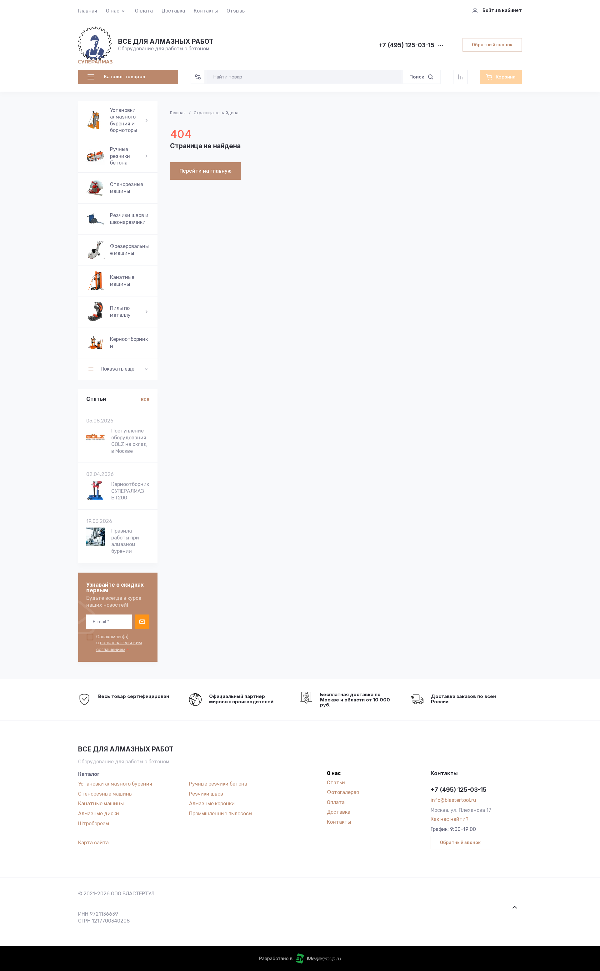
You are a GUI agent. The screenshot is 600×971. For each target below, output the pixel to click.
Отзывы (236, 11)
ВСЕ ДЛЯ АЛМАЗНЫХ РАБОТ (165, 41)
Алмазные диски (98, 814)
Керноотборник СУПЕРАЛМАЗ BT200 (130, 491)
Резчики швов (206, 794)
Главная (87, 11)
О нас (112, 11)
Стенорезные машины (105, 794)
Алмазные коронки (212, 804)
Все (145, 399)
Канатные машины (101, 804)
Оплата (144, 11)
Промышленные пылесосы (220, 814)
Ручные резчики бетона (218, 784)
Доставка (173, 11)
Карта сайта (93, 843)
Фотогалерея (343, 792)
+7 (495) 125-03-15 (406, 45)
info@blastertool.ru (453, 800)
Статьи (336, 783)
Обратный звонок (492, 45)
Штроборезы (93, 824)
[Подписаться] (142, 621)
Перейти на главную (205, 171)
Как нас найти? (449, 819)
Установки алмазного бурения (115, 784)
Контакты (206, 11)
